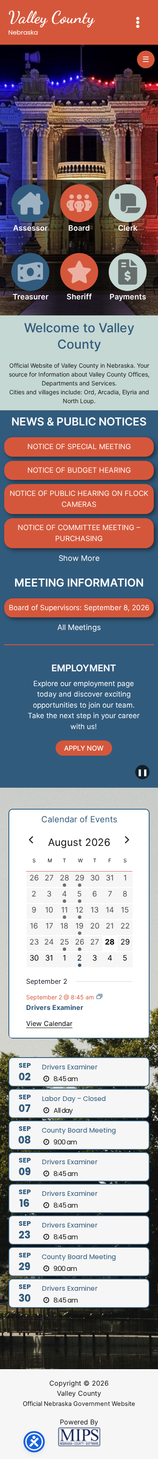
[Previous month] (31, 840)
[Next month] (127, 840)
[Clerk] (128, 213)
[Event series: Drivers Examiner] (99, 996)
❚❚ (142, 772)
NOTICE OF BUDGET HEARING (79, 470)
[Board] (79, 213)
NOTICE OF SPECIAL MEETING (79, 446)
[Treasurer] (30, 282)
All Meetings (79, 627)
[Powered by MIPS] (79, 1436)
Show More (79, 558)
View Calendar (49, 1023)
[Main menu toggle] (138, 22)
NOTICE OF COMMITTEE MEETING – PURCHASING (79, 533)
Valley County (51, 17)
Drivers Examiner (54, 1007)
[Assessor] (30, 213)
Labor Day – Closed (74, 1099)
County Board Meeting (79, 1130)
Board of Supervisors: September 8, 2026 (79, 607)
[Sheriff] (79, 282)
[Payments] (128, 282)
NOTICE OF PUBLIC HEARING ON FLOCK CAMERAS (79, 499)
